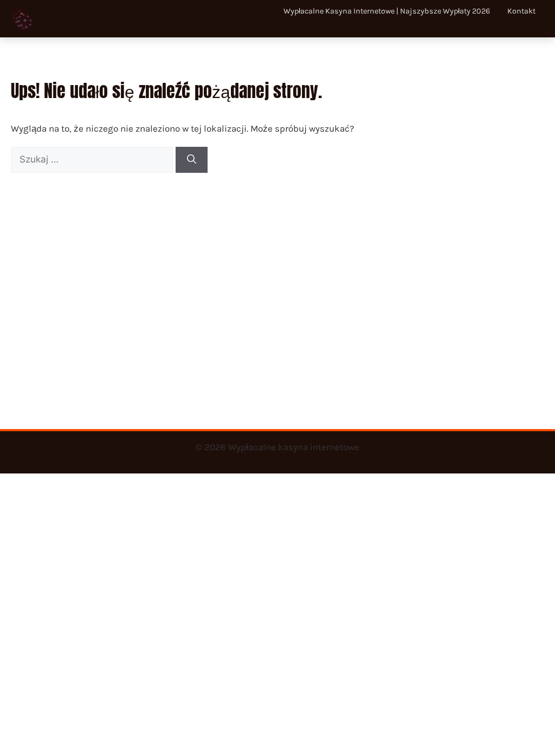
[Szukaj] (192, 160)
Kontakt (521, 11)
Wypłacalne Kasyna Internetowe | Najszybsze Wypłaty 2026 (386, 11)
